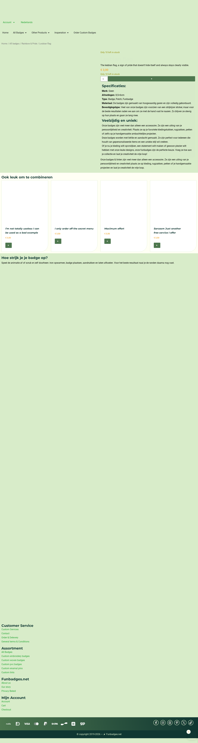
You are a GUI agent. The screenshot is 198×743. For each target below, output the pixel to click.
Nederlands (26, 22)
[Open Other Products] (49, 32)
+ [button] (8, 245)
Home (4, 43)
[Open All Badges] (26, 32)
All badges (14, 43)
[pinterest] (176, 722)
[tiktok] (190, 722)
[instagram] (163, 722)
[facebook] (156, 722)
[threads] (169, 722)
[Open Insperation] (68, 32)
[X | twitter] (183, 722)
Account (7, 22)
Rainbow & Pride (29, 43)
